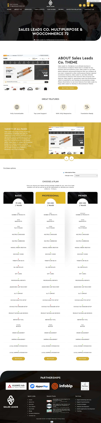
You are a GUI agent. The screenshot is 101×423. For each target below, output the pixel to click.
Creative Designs (81, 404)
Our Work (31, 408)
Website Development (83, 406)
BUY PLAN (18, 358)
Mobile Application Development (86, 408)
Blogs (30, 411)
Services (31, 404)
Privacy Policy (61, 418)
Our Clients (32, 406)
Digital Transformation (83, 402)
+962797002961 (13, 4)
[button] (94, 1)
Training (79, 411)
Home (30, 399)
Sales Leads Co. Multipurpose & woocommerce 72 (51, 39)
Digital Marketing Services (84, 399)
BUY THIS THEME (68, 88)
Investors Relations (34, 413)
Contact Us (32, 415)
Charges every (69, 175)
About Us (31, 402)
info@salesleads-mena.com (17, 6)
